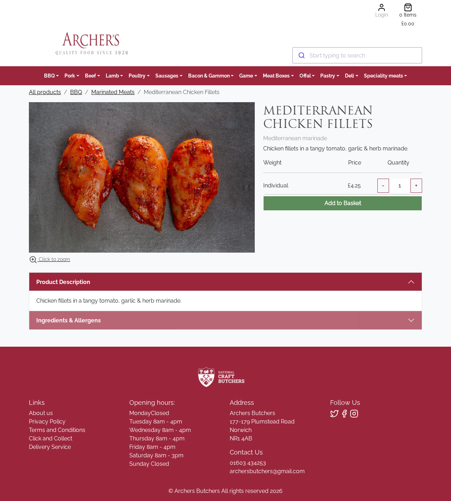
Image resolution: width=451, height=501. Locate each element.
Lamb (112, 76)
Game (246, 76)
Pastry (327, 76)
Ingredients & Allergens (72, 320)
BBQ (49, 76)
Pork (69, 76)
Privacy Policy (47, 421)
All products (45, 92)
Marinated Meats (113, 92)
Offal (305, 76)
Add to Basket (343, 203)
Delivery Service (50, 447)
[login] (91, 43)
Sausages (166, 76)
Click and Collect (50, 438)
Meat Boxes (276, 76)
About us (41, 413)
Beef (90, 76)
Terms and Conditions (57, 430)
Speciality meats (383, 76)
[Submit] (301, 55)
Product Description (63, 282)
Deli (349, 76)
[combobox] (357, 55)
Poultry (137, 76)
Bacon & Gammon (209, 76)
